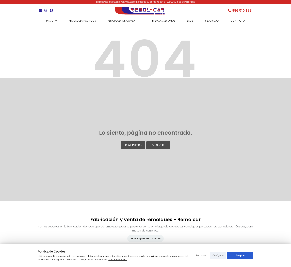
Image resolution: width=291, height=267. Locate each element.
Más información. (117, 259)
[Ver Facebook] (51, 11)
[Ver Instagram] (45, 11)
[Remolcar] (140, 10)
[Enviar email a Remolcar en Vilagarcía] (40, 11)
